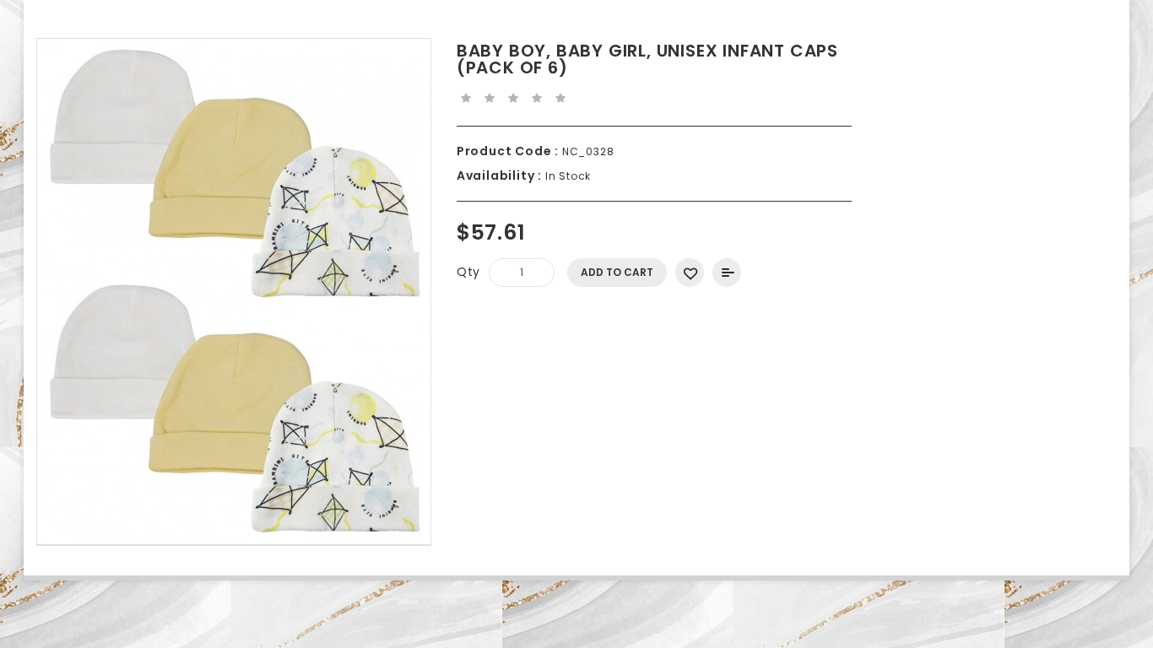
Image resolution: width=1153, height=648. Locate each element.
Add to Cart (617, 272)
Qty (468, 271)
